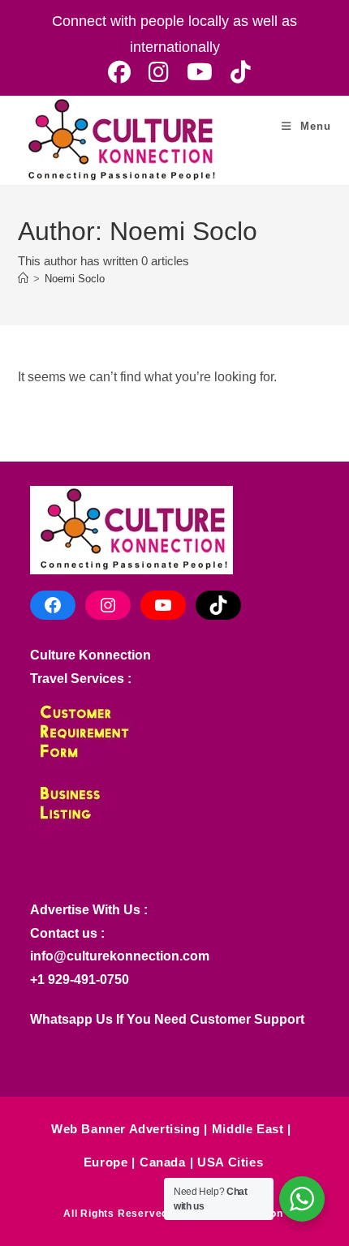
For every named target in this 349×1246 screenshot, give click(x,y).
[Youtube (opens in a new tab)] (200, 72)
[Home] (23, 279)
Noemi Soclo (75, 279)
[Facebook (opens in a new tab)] (119, 72)
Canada (163, 1162)
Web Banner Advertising (125, 1129)
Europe (106, 1162)
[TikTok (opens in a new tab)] (236, 72)
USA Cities (230, 1162)
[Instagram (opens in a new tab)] (159, 72)
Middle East (248, 1129)
